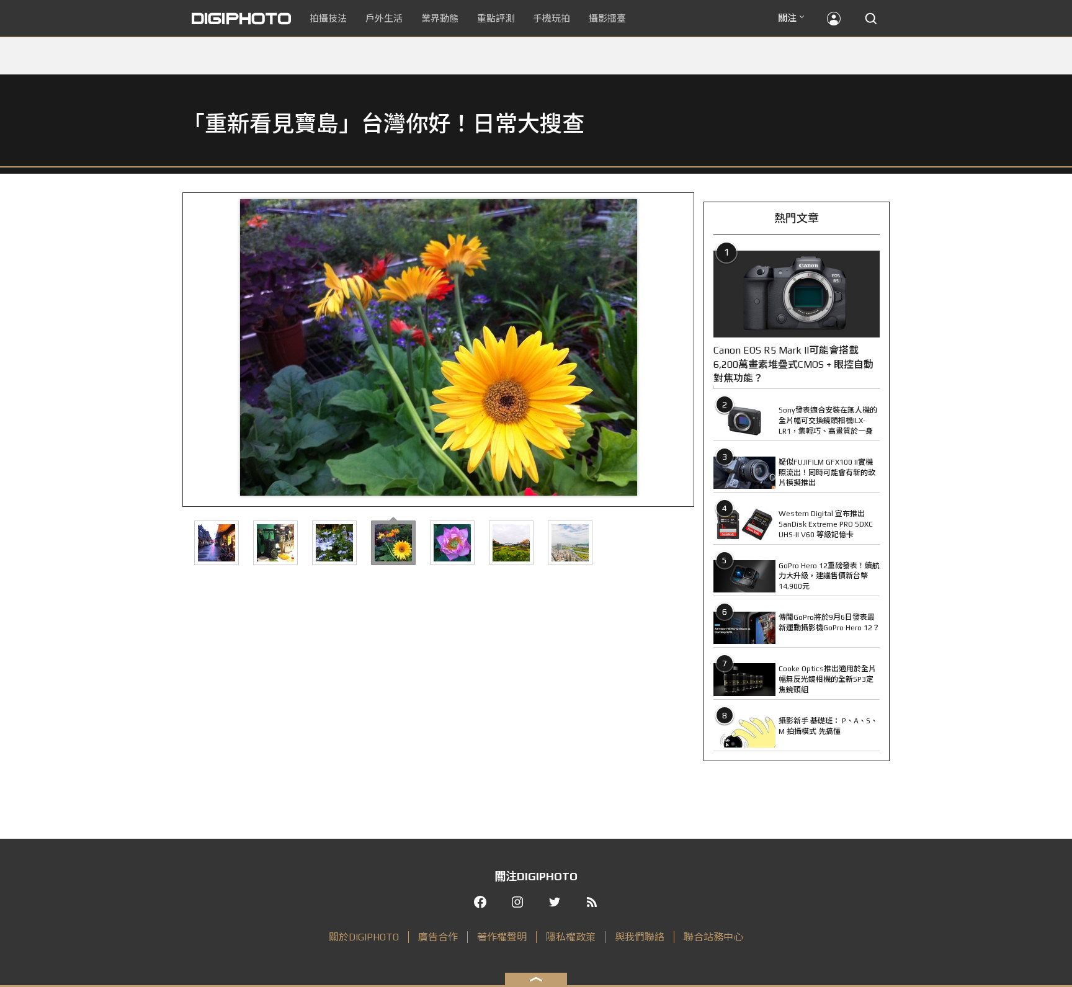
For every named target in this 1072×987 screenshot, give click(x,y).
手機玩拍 (551, 18)
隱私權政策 (571, 937)
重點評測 (495, 18)
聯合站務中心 (713, 937)
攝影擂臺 (607, 18)
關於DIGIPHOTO (364, 937)
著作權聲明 (502, 937)
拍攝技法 (328, 18)
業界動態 (439, 18)
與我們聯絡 (639, 937)
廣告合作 (438, 937)
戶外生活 (384, 18)
